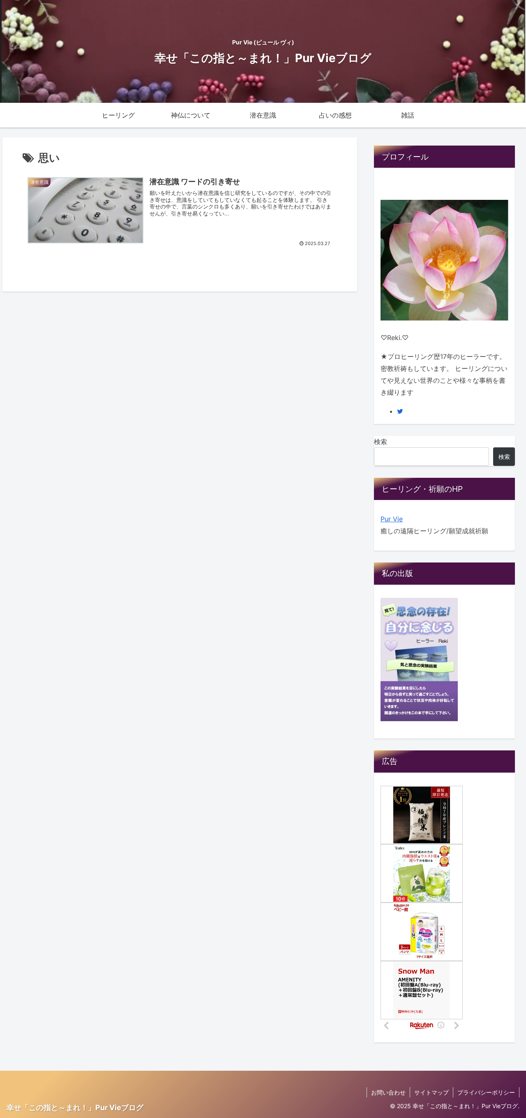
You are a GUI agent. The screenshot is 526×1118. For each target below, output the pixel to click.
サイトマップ (431, 1092)
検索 (380, 441)
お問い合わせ (388, 1092)
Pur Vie (392, 519)
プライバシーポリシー (486, 1092)
